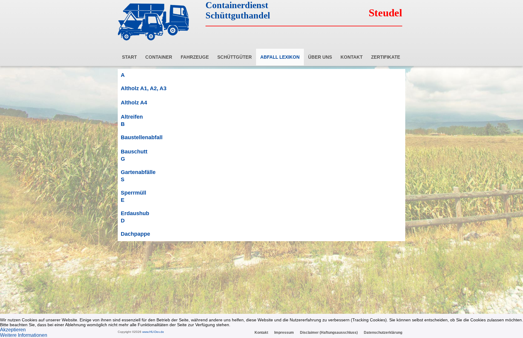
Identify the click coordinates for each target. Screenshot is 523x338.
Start (129, 57)
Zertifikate (385, 57)
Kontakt (351, 57)
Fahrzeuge (195, 57)
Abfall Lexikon (280, 57)
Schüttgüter (234, 57)
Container (158, 57)
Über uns (320, 57)
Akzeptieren (13, 329)
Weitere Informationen (23, 335)
